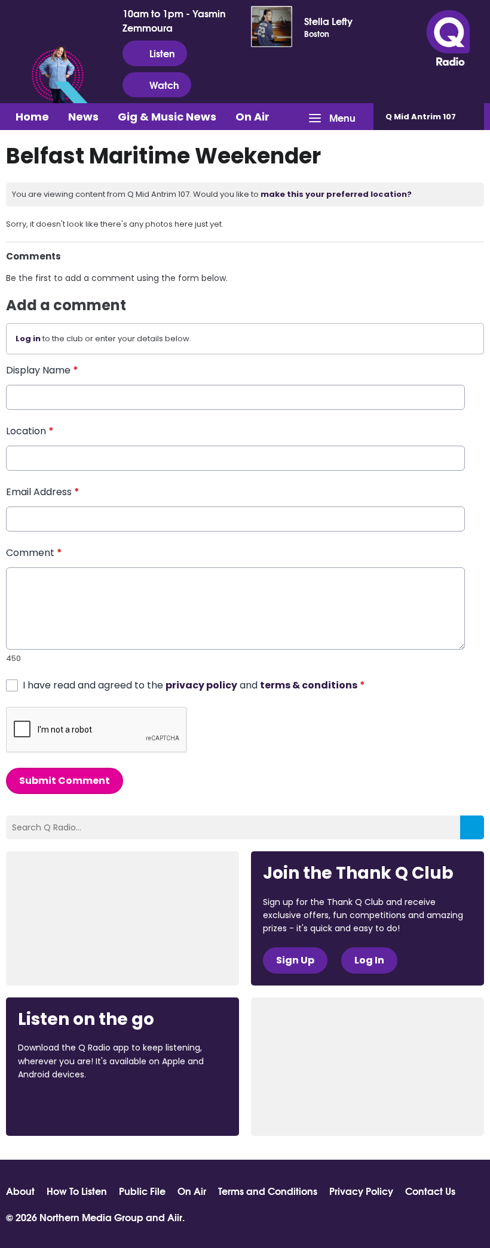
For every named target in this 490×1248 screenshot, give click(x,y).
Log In (369, 960)
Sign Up (295, 960)
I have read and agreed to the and (194, 685)
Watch (164, 84)
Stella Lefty (328, 21)
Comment (34, 553)
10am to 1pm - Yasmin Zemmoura (174, 20)
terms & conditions (308, 685)
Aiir (174, 1216)
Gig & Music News (167, 116)
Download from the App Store (64, 1107)
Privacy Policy (361, 1191)
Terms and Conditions (267, 1191)
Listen (162, 52)
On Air (252, 116)
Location (30, 431)
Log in (28, 338)
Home (32, 116)
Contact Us (430, 1191)
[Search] (472, 827)
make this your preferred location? (336, 194)
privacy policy (201, 685)
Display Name (42, 370)
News (83, 116)
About (20, 1191)
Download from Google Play (164, 1107)
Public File (142, 1191)
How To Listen (77, 1191)
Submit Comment (64, 780)
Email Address (42, 492)
